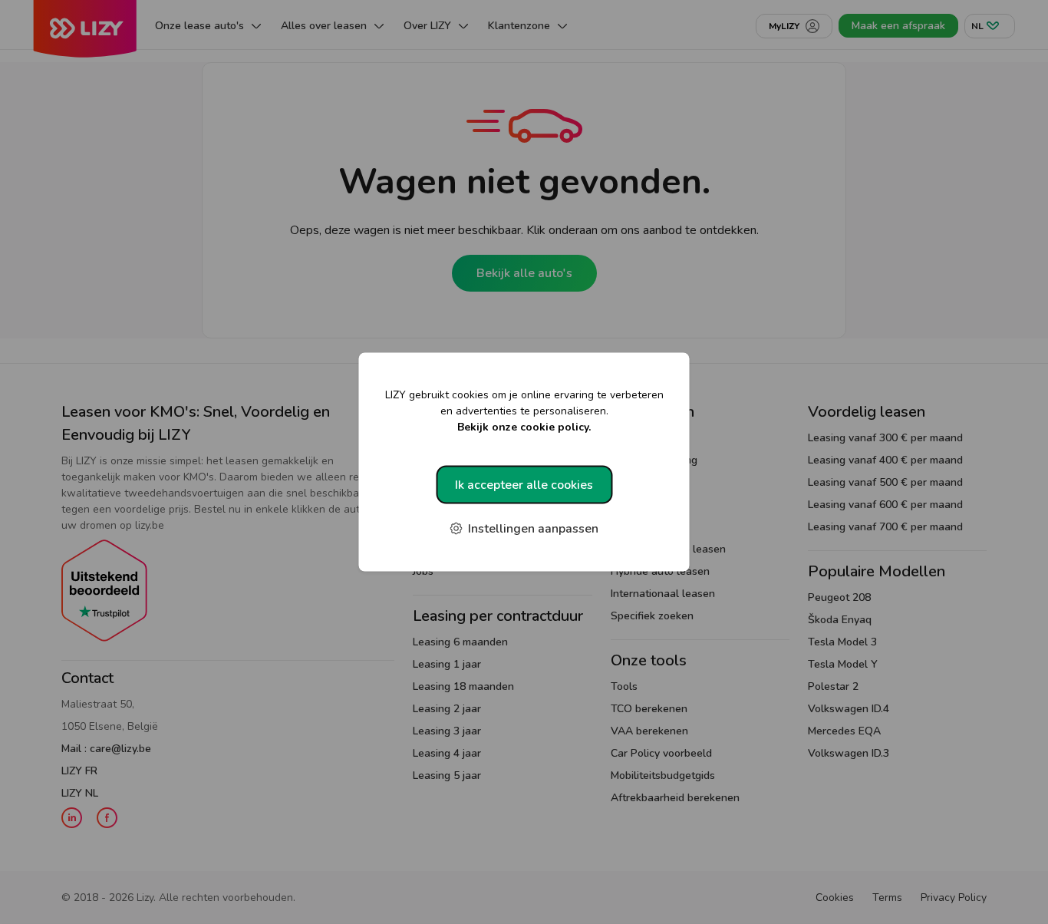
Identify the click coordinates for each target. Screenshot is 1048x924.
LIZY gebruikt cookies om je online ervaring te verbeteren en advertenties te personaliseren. (524, 411)
